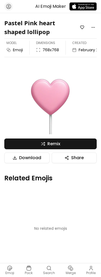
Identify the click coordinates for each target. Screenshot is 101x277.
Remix (53, 144)
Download (30, 158)
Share (77, 158)
